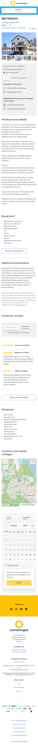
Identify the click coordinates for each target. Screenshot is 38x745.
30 (34, 555)
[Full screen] (32, 462)
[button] (19, 480)
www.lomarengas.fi (19, 652)
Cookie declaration (19, 732)
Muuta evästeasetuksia (19, 720)
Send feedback (19, 687)
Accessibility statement (19, 735)
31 (10, 559)
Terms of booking (19, 724)
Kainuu (14, 28)
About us (19, 691)
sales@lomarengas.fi (19, 650)
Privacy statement (19, 728)
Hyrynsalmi (6, 28)
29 (30, 555)
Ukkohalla (22, 28)
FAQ (19, 684)
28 (26, 555)
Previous (5, 44)
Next (33, 44)
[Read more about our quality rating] (10, 25)
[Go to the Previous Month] (6, 526)
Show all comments (19, 397)
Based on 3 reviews (19, 78)
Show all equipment (14, 251)
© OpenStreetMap (28, 505)
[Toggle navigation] (3, 3)
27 (22, 555)
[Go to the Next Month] (32, 526)
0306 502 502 (19, 662)
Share (33, 29)
